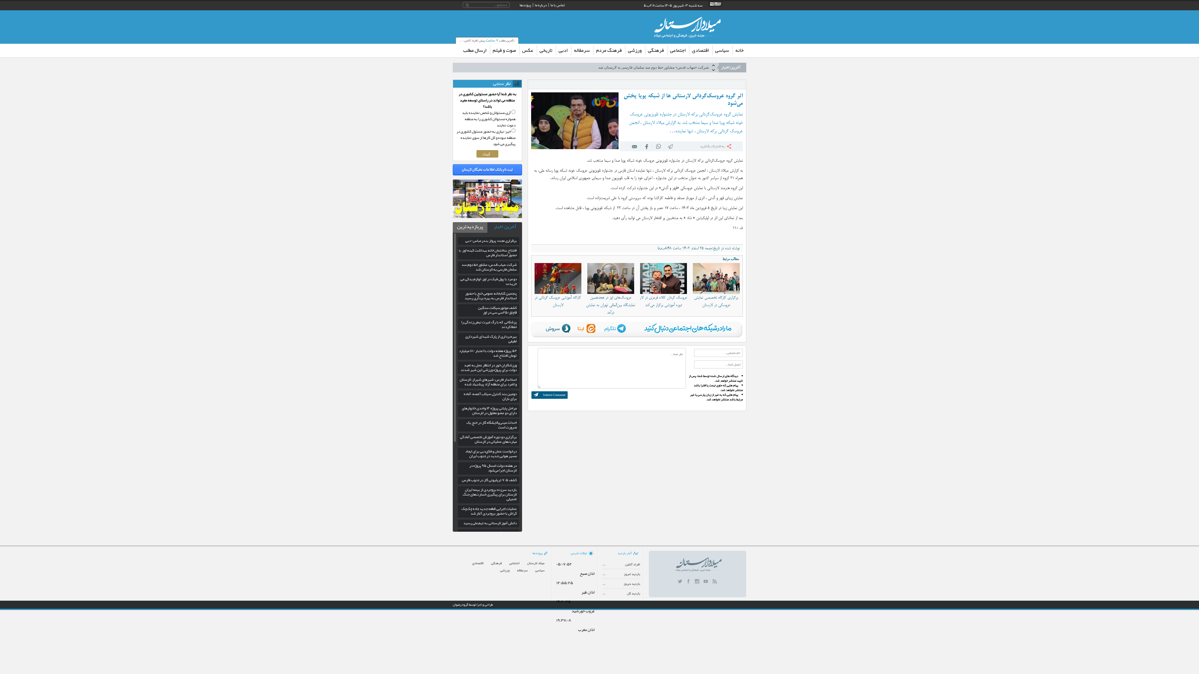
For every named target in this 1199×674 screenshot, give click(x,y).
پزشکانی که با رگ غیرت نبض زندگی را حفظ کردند (489, 324)
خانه (739, 50)
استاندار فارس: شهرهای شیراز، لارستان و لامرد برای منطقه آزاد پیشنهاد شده (488, 382)
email (635, 146)
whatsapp (659, 146)
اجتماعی (678, 50)
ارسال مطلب (474, 50)
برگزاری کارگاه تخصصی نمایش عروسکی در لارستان (716, 301)
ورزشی (635, 50)
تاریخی (546, 50)
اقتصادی (700, 50)
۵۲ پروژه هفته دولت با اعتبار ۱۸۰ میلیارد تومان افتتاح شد (488, 353)
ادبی (563, 50)
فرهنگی (656, 50)
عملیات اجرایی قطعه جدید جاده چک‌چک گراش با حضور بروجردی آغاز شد (489, 511)
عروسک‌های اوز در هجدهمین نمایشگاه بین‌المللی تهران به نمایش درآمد (610, 305)
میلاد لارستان (536, 563)
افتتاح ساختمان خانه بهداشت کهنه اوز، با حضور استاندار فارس (488, 253)
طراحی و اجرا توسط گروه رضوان (473, 604)
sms (671, 146)
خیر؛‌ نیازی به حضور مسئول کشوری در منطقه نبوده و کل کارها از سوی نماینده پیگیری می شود (486, 138)
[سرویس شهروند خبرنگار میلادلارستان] (487, 217)
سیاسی (722, 50)
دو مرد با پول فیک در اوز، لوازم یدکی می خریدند (672, 67)
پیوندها (525, 5)
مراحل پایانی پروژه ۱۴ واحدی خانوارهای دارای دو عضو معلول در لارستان (489, 410)
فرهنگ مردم (609, 50)
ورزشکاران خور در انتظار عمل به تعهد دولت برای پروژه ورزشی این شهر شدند (489, 367)
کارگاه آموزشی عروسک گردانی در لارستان (558, 301)
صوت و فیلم (504, 50)
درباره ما (541, 5)
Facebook (647, 146)
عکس (527, 50)
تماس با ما (557, 5)
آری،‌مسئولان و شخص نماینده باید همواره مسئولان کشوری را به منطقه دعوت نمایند (489, 119)
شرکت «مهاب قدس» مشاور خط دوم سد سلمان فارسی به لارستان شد (489, 267)
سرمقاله (582, 50)
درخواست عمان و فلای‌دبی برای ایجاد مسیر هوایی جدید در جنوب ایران (491, 453)
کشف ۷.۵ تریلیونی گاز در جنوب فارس (489, 480)
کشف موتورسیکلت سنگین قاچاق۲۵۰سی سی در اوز (497, 310)
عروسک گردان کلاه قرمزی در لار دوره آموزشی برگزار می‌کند (663, 301)
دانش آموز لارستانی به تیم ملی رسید (490, 523)
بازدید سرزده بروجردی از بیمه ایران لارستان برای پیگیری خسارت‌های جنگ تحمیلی (490, 494)
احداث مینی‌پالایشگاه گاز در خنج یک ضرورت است (491, 425)
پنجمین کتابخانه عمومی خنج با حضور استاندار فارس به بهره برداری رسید (491, 296)
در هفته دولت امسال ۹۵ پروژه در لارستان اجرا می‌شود (493, 468)
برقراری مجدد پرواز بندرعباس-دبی (491, 240)
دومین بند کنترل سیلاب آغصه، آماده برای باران (490, 396)
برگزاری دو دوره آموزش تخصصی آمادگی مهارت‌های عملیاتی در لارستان (488, 439)
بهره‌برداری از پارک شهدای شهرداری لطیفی (491, 339)
